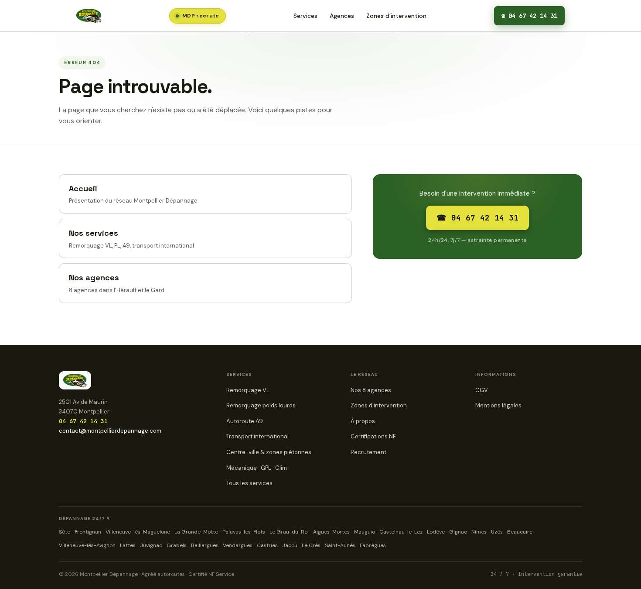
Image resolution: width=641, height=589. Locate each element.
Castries (267, 545)
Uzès (497, 531)
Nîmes (479, 531)
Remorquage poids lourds (261, 405)
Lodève (436, 531)
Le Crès (311, 545)
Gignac (458, 531)
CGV (481, 390)
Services (305, 16)
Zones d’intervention (396, 16)
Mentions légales (498, 405)
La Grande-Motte (196, 531)
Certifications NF (373, 436)
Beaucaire (519, 531)
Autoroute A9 (244, 421)
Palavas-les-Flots (243, 531)
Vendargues (237, 545)
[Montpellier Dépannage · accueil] (89, 16)
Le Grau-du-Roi (289, 531)
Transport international (257, 436)
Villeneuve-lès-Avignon (87, 545)
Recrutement (368, 452)
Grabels (177, 545)
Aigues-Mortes (331, 531)
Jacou (289, 545)
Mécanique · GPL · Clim (256, 468)
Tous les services (249, 483)
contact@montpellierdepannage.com (110, 430)
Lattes (128, 545)
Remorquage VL (247, 390)
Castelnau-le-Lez (401, 531)
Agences (342, 16)
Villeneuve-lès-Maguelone (138, 531)
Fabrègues (373, 545)
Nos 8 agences (371, 390)
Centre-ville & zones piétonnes (268, 452)
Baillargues (204, 545)
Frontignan (88, 531)
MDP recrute (200, 15)
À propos (363, 421)
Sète (64, 531)
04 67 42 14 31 (529, 16)
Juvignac (151, 545)
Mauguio (364, 531)
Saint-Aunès (340, 545)
